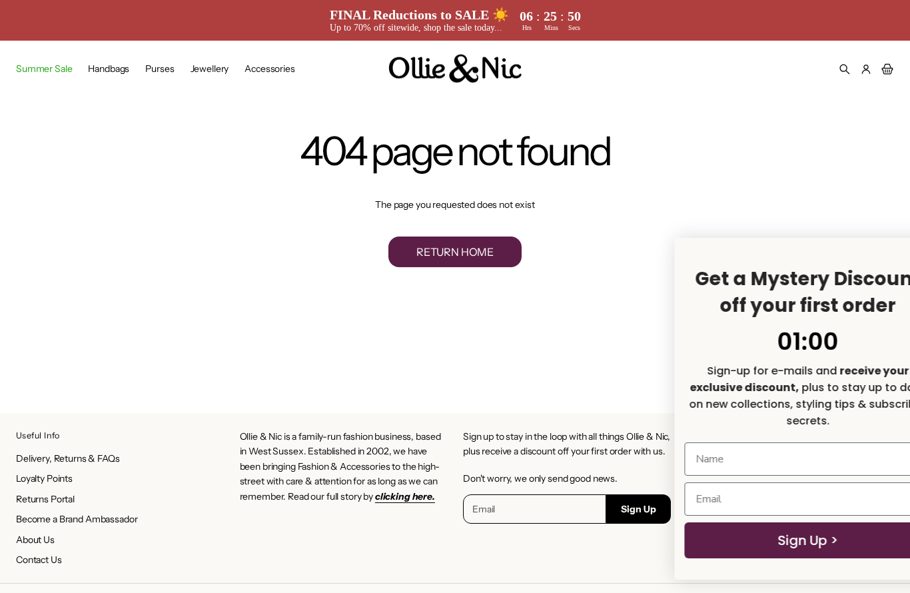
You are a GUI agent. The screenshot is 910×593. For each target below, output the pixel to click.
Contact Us (39, 560)
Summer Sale (44, 69)
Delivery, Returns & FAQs (68, 458)
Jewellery (210, 69)
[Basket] (885, 69)
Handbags (108, 69)
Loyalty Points (44, 478)
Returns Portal (45, 499)
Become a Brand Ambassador (77, 519)
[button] (844, 69)
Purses (159, 69)
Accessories (269, 69)
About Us (35, 540)
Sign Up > (522, 540)
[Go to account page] (866, 69)
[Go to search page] (844, 69)
